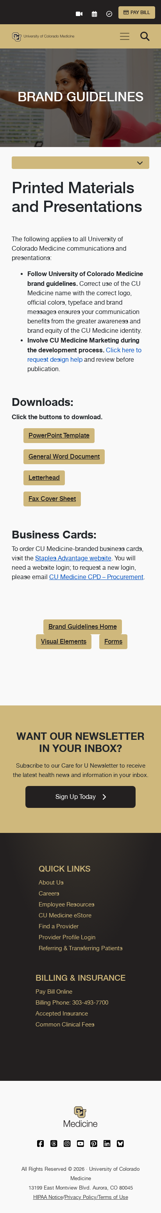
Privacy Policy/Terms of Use (96, 1197)
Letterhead (44, 477)
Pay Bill (140, 12)
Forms (113, 641)
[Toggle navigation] (124, 36)
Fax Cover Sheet (52, 498)
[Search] (145, 36)
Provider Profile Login (67, 937)
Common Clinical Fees (65, 1024)
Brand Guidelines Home (82, 626)
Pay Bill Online (54, 991)
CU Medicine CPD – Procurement (96, 577)
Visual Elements (63, 641)
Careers (49, 893)
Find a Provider (59, 926)
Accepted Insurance (62, 1013)
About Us (51, 882)
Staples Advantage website (73, 558)
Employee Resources (67, 904)
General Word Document (64, 456)
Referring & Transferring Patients (81, 948)
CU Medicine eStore (65, 915)
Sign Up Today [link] (75, 796)
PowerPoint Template (59, 435)
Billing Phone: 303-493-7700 (72, 1002)
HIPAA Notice (48, 1197)
